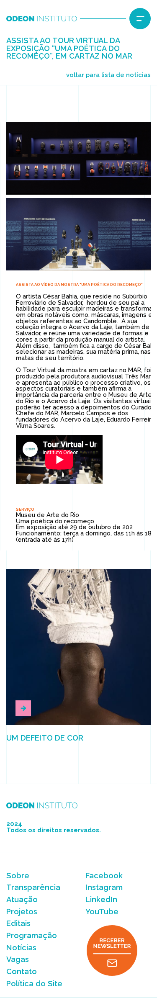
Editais (18, 923)
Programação (31, 935)
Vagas (17, 959)
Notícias (21, 947)
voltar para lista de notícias (108, 74)
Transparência (33, 887)
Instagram (104, 887)
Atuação (22, 899)
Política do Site (34, 983)
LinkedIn (101, 899)
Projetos (21, 911)
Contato (21, 971)
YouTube (101, 911)
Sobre (17, 875)
